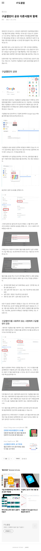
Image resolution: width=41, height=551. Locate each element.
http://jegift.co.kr (9, 441)
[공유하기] (9, 458)
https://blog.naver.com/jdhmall (14, 427)
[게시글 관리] (11, 458)
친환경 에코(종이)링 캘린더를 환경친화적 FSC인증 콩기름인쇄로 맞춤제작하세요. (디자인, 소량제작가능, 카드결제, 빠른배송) (15, 434)
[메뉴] (3, 3)
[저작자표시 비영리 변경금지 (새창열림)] (24, 458)
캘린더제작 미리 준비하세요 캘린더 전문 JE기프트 (14, 448)
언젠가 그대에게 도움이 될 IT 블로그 (14, 527)
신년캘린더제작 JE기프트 (13, 444)
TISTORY (21, 547)
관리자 (26, 547)
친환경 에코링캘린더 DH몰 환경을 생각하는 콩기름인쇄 (14, 430)
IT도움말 (20, 2)
